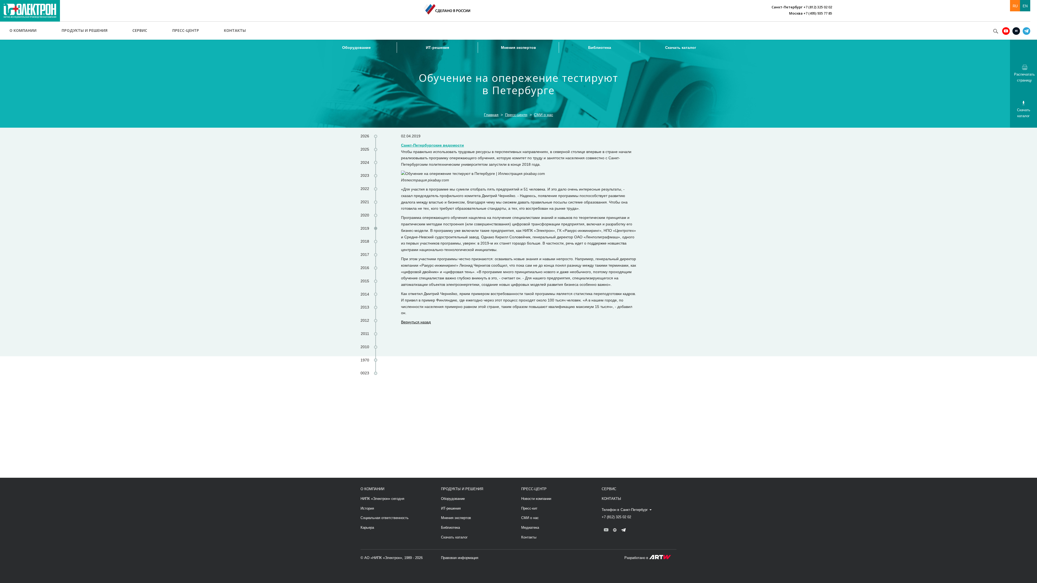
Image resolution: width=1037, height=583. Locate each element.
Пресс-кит (529, 508)
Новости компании (536, 499)
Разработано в (636, 558)
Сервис (139, 30)
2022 (365, 189)
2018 (365, 241)
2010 (365, 347)
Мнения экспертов (518, 47)
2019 (365, 228)
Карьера (367, 528)
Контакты (235, 30)
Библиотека (599, 47)
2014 (365, 294)
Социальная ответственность (385, 518)
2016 (365, 268)
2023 (365, 175)
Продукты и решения (84, 30)
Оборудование (356, 47)
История (367, 508)
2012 (365, 320)
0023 (365, 373)
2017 (365, 254)
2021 (365, 202)
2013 (365, 307)
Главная (491, 115)
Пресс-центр (185, 30)
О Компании (372, 489)
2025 (365, 149)
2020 (365, 215)
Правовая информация (459, 558)
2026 (365, 136)
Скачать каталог (680, 47)
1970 (365, 360)
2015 (365, 281)
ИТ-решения (437, 47)
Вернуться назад (416, 322)
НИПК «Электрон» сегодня (382, 499)
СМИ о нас (543, 115)
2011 (365, 333)
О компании (22, 30)
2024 (365, 162)
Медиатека (530, 528)
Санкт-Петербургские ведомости (432, 145)
